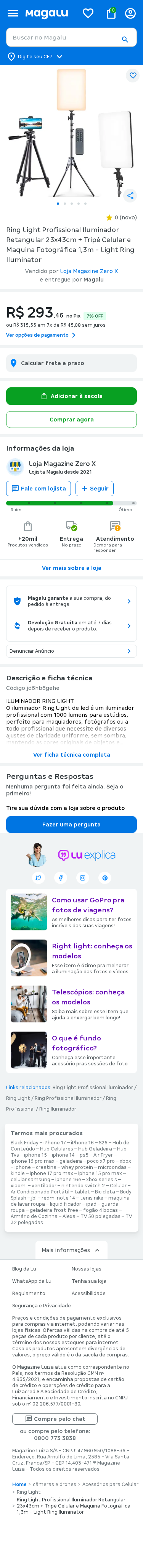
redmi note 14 (58, 1198)
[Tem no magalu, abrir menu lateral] (12, 13)
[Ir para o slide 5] (85, 203)
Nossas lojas (86, 1269)
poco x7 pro (101, 1161)
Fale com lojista (43, 489)
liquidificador (65, 1204)
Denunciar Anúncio (32, 651)
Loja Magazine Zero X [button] (89, 271)
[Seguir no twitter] (38, 878)
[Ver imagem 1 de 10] (71, 131)
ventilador (44, 1185)
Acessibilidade (89, 1293)
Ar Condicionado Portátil (40, 1192)
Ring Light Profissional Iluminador (93, 1087)
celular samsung (30, 1179)
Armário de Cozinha (34, 1216)
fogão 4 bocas (100, 1210)
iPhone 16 (82, 1142)
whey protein (77, 1167)
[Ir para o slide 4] (78, 203)
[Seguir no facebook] (60, 878)
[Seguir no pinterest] (104, 878)
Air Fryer (103, 1155)
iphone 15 (35, 1155)
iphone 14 (63, 1155)
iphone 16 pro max (33, 1161)
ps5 (84, 1155)
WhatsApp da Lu (31, 1281)
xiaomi (19, 1185)
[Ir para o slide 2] (65, 203)
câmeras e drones (54, 1484)
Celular (118, 1185)
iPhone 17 (54, 1142)
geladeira (70, 1161)
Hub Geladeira (95, 1149)
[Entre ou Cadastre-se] (130, 13)
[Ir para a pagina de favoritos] (88, 13)
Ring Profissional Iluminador (68, 1098)
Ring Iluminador (57, 1109)
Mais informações (66, 1250)
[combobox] (71, 37)
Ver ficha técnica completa (71, 755)
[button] (124, 39)
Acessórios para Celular (110, 1484)
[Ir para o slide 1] (58, 203)
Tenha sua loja (89, 1281)
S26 (103, 1142)
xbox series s (101, 1179)
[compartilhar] (130, 195)
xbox (125, 1161)
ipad (91, 1204)
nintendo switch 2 (83, 1185)
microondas (112, 1167)
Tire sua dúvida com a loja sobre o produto (65, 808)
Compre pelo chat (59, 1419)
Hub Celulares (56, 1149)
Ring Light (18, 1098)
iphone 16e (68, 1179)
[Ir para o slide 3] (72, 203)
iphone (22, 1167)
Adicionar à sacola (77, 396)
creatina (46, 1167)
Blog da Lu (24, 1269)
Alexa (69, 1216)
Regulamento (28, 1293)
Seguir (99, 489)
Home (19, 1484)
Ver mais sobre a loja (71, 568)
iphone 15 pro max (100, 1173)
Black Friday (25, 1142)
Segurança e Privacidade (41, 1305)
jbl (34, 1198)
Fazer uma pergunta (71, 824)
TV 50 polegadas (100, 1216)
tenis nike (91, 1198)
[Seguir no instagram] (82, 878)
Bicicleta (105, 1192)
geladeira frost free (54, 1210)
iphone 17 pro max (51, 1173)
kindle (18, 1173)
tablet (82, 1192)
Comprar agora (72, 419)
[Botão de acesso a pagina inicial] (49, 13)
